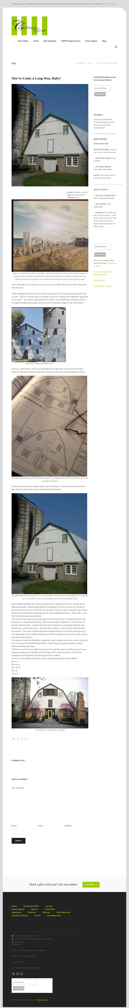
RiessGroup (42, 1000)
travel (37, 916)
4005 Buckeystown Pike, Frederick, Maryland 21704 (34, 939)
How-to (34, 909)
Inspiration (16, 912)
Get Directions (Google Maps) (105, 134)
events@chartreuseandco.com (26, 936)
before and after (31, 906)
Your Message (18, 788)
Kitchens (32, 912)
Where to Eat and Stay (102, 286)
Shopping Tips (99, 280)
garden (49, 906)
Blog (104, 41)
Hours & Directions (110, 4)
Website (68, 826)
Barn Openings (50, 41)
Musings (46, 912)
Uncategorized (54, 916)
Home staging (18, 909)
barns (14, 906)
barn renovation (78, 195)
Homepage (81, 63)
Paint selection (63, 912)
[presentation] (50, 462)
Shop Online (23, 41)
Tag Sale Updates (20, 916)
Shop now (90, 885)
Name (14, 826)
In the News (49, 909)
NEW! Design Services (70, 41)
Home (36, 41)
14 (78, 197)
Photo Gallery (91, 41)
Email (40, 826)
